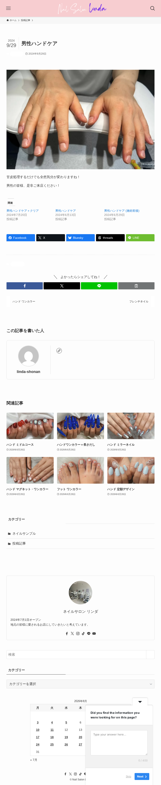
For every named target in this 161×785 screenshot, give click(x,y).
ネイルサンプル (24, 533)
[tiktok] (83, 633)
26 (66, 744)
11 (52, 729)
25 (52, 744)
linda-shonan (28, 372)
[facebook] (67, 633)
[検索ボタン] (152, 8)
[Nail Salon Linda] (81, 8)
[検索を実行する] (150, 654)
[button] (24, 285)
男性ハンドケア (65, 210)
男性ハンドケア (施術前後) (121, 210)
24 (37, 744)
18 (52, 737)
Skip (128, 776)
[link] (59, 350)
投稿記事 (16, 54)
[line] (89, 633)
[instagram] (78, 633)
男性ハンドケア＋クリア (22, 210)
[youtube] (94, 633)
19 (66, 737)
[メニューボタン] (8, 8)
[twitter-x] (72, 633)
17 (37, 737)
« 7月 (33, 759)
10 (37, 729)
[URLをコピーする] (136, 285)
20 (80, 737)
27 (80, 744)
